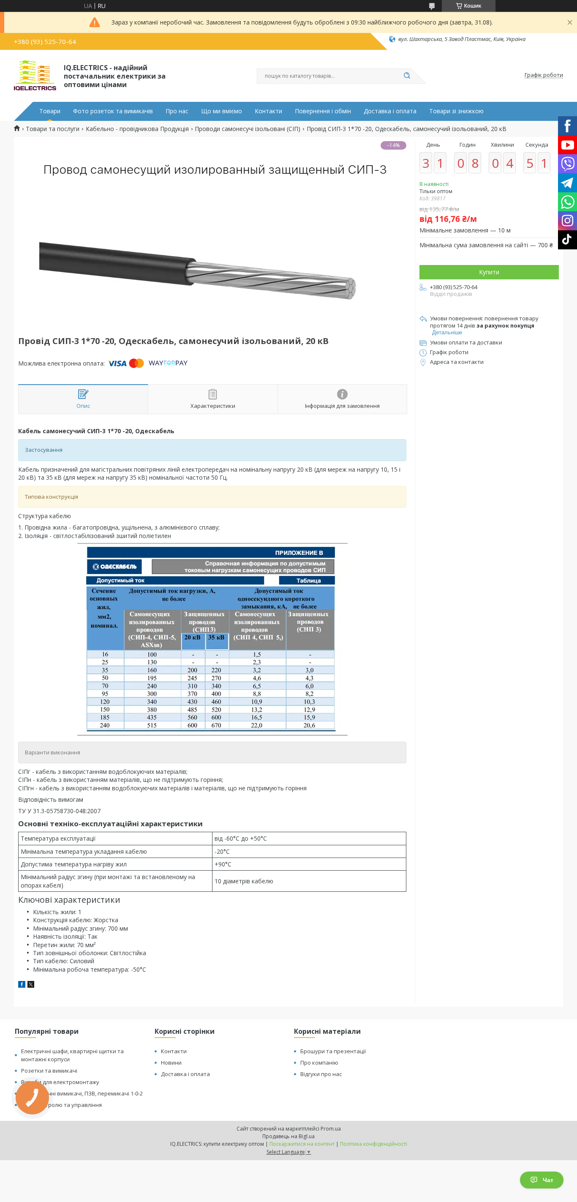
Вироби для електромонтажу (60, 1082)
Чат (548, 1180)
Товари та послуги (52, 129)
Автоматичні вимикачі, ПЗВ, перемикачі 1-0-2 (82, 1093)
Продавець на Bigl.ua (288, 1136)
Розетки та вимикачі (49, 1070)
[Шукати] (406, 76)
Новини (171, 1062)
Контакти (268, 111)
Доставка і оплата (390, 111)
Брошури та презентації (333, 1051)
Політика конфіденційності (373, 1143)
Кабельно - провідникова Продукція (137, 129)
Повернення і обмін (323, 111)
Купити (489, 272)
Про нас (177, 111)
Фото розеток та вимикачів (113, 111)
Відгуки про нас (321, 1074)
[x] (30, 985)
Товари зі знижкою (456, 111)
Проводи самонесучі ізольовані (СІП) (247, 129)
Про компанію (319, 1062)
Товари (49, 111)
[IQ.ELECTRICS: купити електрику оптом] (35, 75)
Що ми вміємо (221, 111)
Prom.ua (331, 1128)
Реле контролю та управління (61, 1105)
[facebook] (21, 985)
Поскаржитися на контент (302, 1143)
